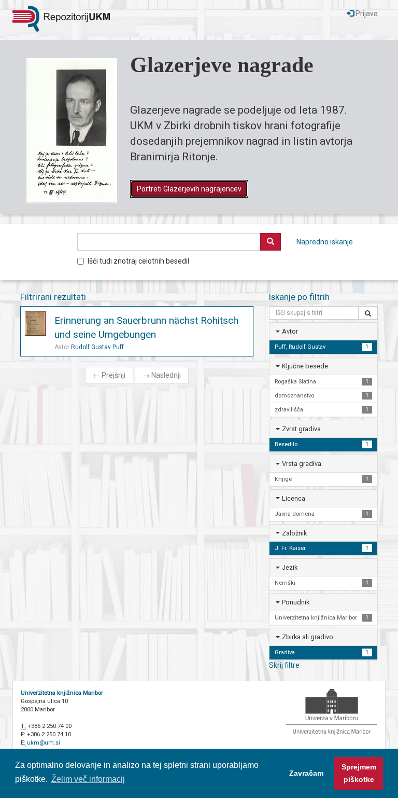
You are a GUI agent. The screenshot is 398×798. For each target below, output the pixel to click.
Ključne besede (305, 366)
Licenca (293, 498)
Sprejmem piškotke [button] (359, 773)
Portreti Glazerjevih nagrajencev (189, 189)
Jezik (289, 567)
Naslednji (162, 375)
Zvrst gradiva (301, 429)
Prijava (366, 13)
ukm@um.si (43, 742)
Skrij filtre (284, 665)
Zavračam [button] (306, 773)
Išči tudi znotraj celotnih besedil (138, 261)
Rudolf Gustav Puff (97, 347)
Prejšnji (109, 375)
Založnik (294, 533)
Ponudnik (295, 602)
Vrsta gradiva (301, 463)
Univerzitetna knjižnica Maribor (62, 693)
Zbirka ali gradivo (307, 637)
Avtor (290, 331)
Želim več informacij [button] (88, 779)
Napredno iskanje (324, 242)
